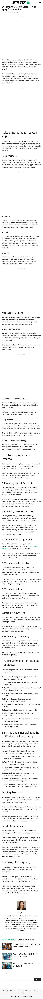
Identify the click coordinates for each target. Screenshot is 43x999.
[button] (3, 2)
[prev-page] (3, 973)
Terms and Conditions (26, 991)
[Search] (40, 2)
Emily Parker (6, 12)
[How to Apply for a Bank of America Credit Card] (7, 965)
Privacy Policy (14, 991)
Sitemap (36, 991)
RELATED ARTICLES (9, 940)
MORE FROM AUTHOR (26, 940)
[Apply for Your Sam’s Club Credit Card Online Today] (7, 956)
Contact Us (21, 993)
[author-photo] (21, 910)
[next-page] (6, 973)
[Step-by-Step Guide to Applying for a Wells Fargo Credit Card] (7, 946)
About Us (5, 991)
